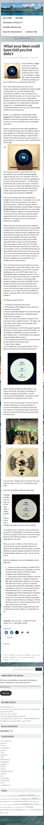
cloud (38, 795)
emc (35, 798)
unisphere (18, 809)
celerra (22, 795)
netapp (24, 803)
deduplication (26, 799)
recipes (3, 769)
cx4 (12, 798)
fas (12, 801)
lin (17, 657)
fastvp (26, 801)
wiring (17, 659)
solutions (19, 655)
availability (11, 796)
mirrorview (10, 804)
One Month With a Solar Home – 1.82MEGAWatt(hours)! (20, 718)
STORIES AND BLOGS (12, 27)
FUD (2, 757)
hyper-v (31, 801)
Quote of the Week (6, 711)
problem (6, 659)
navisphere (17, 804)
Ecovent (6, 117)
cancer (2, 745)
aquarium (3, 743)
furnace (6, 657)
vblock (25, 810)
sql (25, 807)
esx (39, 799)
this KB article (8, 209)
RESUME (19, 18)
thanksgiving (4, 780)
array (5, 796)
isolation (5, 804)
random (3, 766)
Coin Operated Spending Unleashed (12, 716)
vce (28, 810)
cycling (38, 655)
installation (12, 657)
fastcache (20, 801)
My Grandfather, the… (8, 707)
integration (36, 801)
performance (34, 804)
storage (29, 806)
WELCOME (7, 18)
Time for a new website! (8, 714)
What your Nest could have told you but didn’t (22, 50)
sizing (16, 807)
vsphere (6, 813)
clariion (31, 795)
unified (12, 810)
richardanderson (24, 57)
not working (31, 657)
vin (10, 659)
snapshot (21, 807)
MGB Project (5, 759)
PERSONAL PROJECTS (12, 22)
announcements (6, 741)
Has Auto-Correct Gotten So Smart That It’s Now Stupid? (20, 709)
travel (2, 783)
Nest (37, 63)
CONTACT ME (31, 32)
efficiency (3, 755)
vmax (31, 809)
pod (41, 804)
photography (4, 762)
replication (7, 807)
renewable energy (6, 771)
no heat (24, 657)
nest (20, 657)
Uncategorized (5, 785)
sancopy (13, 807)
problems (13, 655)
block (16, 795)
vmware (37, 809)
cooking (3, 750)
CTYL (2, 752)
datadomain (17, 799)
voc (13, 659)
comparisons (5, 748)
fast (14, 801)
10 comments (34, 57)
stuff (1, 776)
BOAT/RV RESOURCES (12, 32)
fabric (8, 801)
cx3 (9, 799)
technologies (27, 655)
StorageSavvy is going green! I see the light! (15, 721)
